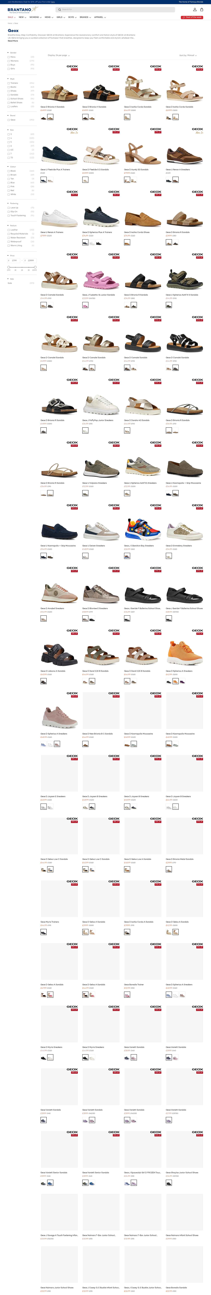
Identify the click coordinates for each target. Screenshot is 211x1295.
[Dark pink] (85, 305)
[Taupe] (176, 493)
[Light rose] (57, 744)
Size (12, 130)
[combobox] (115, 9)
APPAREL (98, 17)
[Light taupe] (50, 117)
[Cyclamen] (50, 995)
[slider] (8, 267)
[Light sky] (44, 744)
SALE (10, 17)
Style (12, 79)
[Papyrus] (44, 368)
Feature (13, 226)
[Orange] (176, 681)
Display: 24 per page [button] (57, 55)
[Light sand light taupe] (44, 618)
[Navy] (44, 180)
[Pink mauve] (134, 1183)
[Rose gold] (169, 242)
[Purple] (182, 681)
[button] (201, 9)
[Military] (169, 305)
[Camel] (127, 744)
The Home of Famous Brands (191, 2)
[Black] (44, 117)
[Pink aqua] (134, 1057)
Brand (12, 116)
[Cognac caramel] (176, 180)
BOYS (71, 17)
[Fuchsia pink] (127, 995)
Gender (13, 53)
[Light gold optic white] (85, 807)
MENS (48, 17)
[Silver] (169, 869)
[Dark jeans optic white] (92, 807)
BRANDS (84, 17)
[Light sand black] (85, 744)
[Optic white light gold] (169, 556)
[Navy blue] (44, 932)
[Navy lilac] (127, 1057)
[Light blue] (134, 744)
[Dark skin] (176, 117)
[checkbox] (21, 57)
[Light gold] (127, 117)
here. (53, 2)
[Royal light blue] (50, 1183)
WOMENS (34, 17)
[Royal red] (127, 556)
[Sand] (50, 180)
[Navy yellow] (44, 1183)
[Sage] (85, 493)
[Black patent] (92, 1245)
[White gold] (50, 807)
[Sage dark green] (92, 681)
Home (10, 23)
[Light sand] (85, 932)
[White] (92, 242)
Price (12, 256)
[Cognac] (127, 180)
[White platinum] (85, 430)
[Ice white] (169, 807)
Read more (13, 41)
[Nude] (85, 681)
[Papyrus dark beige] (85, 180)
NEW (21, 17)
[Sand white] (85, 556)
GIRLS (59, 17)
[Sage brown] (127, 493)
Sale (12, 279)
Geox (16, 23)
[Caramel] (44, 305)
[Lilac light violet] (85, 1120)
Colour (13, 167)
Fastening (14, 203)
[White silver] (44, 807)
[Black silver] (169, 430)
